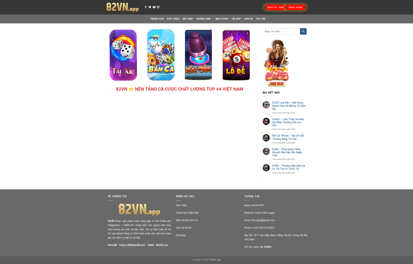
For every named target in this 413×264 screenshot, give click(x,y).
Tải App (236, 19)
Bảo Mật (187, 19)
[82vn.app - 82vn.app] (122, 7)
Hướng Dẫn (203, 19)
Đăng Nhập (295, 7)
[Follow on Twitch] (158, 7)
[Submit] (303, 31)
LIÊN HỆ (248, 19)
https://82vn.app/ (265, 212)
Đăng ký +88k (275, 7)
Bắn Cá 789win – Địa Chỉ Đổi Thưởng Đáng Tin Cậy (288, 137)
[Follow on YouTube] (154, 7)
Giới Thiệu (173, 19)
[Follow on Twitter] (150, 7)
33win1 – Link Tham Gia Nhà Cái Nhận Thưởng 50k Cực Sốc (288, 122)
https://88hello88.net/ (132, 245)
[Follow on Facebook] (145, 7)
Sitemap (181, 235)
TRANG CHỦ (157, 19)
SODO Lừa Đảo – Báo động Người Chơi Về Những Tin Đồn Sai (289, 105)
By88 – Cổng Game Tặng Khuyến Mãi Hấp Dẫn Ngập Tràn (287, 152)
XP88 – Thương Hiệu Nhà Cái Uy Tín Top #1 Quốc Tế (288, 167)
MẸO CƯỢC (222, 19)
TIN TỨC (260, 19)
